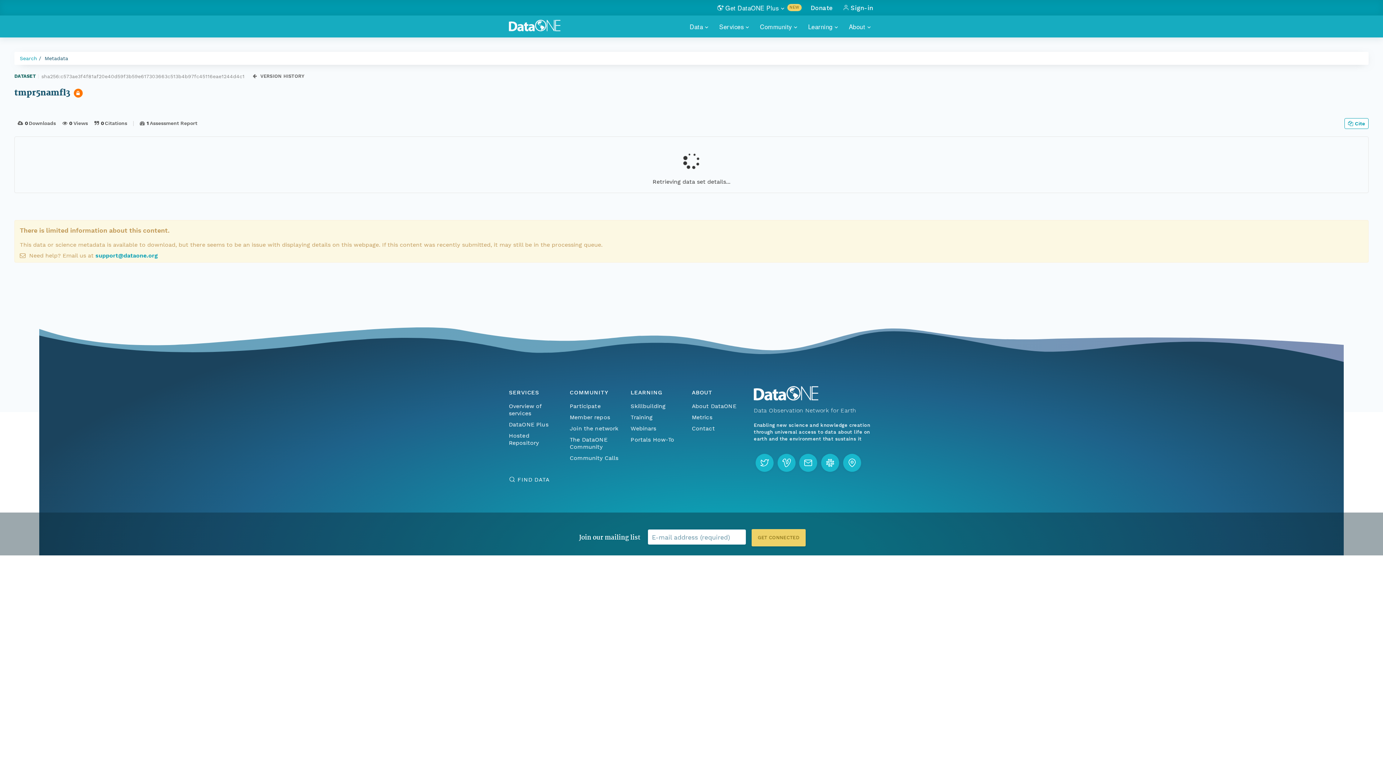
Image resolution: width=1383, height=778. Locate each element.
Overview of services (525, 410)
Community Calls (594, 458)
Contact (703, 428)
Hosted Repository (524, 439)
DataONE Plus (529, 424)
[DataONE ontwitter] (765, 463)
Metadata (56, 58)
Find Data (534, 479)
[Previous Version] (255, 76)
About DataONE (714, 406)
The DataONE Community (589, 443)
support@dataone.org (126, 255)
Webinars (643, 428)
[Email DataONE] (808, 463)
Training (642, 417)
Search (28, 58)
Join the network (594, 428)
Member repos (590, 417)
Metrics (702, 417)
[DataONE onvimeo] (787, 463)
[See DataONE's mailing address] (852, 463)
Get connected (779, 537)
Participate (585, 406)
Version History (282, 76)
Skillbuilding (648, 406)
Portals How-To (652, 439)
